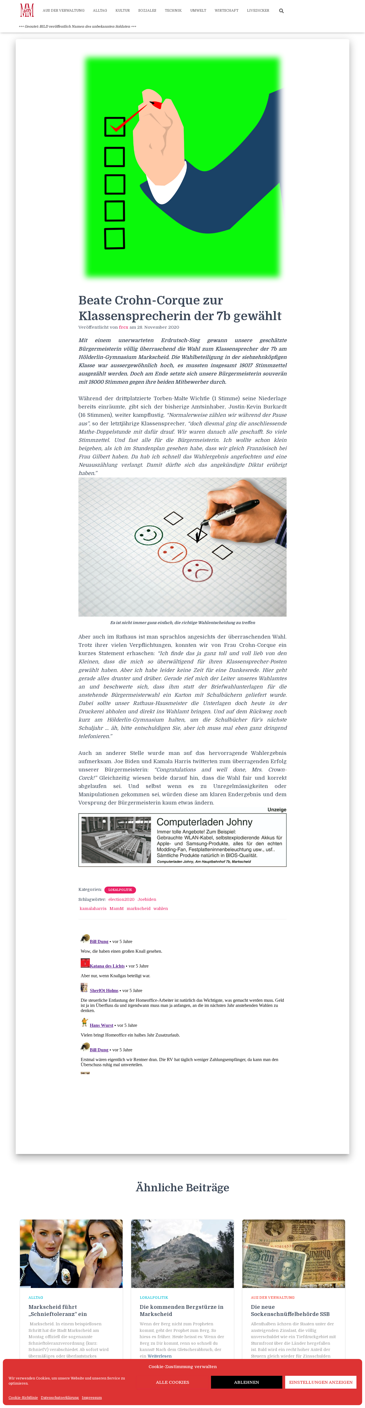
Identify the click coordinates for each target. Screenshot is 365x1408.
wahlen (160, 908)
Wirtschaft (226, 11)
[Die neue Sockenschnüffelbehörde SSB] (293, 1253)
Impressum (92, 1398)
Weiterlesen (160, 1356)
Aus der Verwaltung (63, 11)
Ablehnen (246, 1382)
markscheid (139, 908)
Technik (173, 11)
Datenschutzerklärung (60, 1398)
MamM (117, 908)
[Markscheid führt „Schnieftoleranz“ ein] (71, 1253)
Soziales (147, 11)
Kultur (122, 11)
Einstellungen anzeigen (321, 1382)
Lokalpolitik (120, 889)
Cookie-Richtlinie (23, 1398)
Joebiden (146, 899)
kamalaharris (93, 908)
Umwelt (198, 11)
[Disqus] (182, 1003)
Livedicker (258, 11)
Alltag (100, 11)
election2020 (121, 899)
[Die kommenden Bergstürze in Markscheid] (182, 1253)
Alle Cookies (172, 1382)
